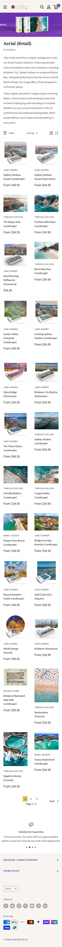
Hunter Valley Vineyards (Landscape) (10, 338)
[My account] (48, 7)
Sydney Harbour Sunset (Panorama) (44, 176)
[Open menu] (5, 7)
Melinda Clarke (11, 690)
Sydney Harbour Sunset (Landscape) (14, 176)
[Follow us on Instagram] (19, 905)
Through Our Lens (13, 217)
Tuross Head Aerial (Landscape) (44, 761)
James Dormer (41, 535)
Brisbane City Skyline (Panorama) (46, 394)
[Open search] (42, 7)
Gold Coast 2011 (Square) (43, 596)
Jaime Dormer (10, 170)
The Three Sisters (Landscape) (12, 448)
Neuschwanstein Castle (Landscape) (13, 596)
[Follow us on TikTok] (38, 905)
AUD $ (8, 888)
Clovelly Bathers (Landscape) (12, 495)
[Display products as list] (57, 133)
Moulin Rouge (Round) (10, 650)
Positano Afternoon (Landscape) (44, 223)
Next (52, 801)
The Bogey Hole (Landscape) (12, 223)
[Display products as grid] (51, 133)
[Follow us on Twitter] (12, 905)
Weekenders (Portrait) (41, 714)
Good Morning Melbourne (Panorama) (11, 280)
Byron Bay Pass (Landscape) (42, 271)
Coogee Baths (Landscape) (42, 495)
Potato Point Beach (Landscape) (14, 542)
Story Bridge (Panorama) (10, 394)
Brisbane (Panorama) (46, 648)
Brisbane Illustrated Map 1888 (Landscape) (14, 700)
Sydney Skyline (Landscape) (42, 441)
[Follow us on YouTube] (32, 905)
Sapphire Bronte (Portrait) (12, 778)
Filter (11, 133)
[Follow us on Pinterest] (25, 905)
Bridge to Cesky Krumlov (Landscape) (46, 542)
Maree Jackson (11, 535)
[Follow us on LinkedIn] (45, 905)
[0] (56, 7)
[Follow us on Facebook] (5, 905)
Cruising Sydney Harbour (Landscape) (45, 336)
